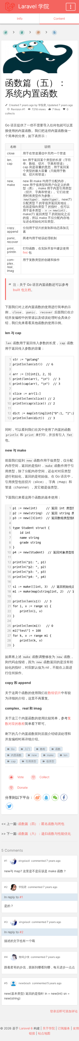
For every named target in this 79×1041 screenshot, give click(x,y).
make (50, 755)
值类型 (50, 761)
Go (12, 749)
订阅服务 (64, 1028)
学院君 (42, 105)
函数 (58, 749)
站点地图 (44, 1033)
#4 (6, 957)
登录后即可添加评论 (64, 1011)
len (65, 755)
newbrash (25, 983)
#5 (5, 983)
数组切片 (54, 693)
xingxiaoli (24, 860)
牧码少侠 (24, 957)
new (34, 755)
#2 (5, 887)
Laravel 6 (26, 1028)
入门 (27, 749)
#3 (6, 922)
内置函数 (16, 755)
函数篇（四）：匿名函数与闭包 (41, 824)
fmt (25, 252)
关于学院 (49, 1028)
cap (13, 761)
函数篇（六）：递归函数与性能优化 (44, 834)
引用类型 (31, 761)
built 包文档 (22, 290)
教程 (42, 749)
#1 (5, 860)
